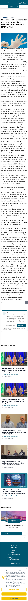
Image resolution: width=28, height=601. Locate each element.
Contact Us (14, 550)
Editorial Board (14, 549)
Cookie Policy (13, 586)
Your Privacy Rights (14, 559)
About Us (14, 547)
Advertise (14, 545)
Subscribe (20, 325)
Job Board (14, 552)
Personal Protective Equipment (9, 338)
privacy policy (8, 329)
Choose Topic (12, 6)
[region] (14, 584)
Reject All (14, 594)
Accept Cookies (14, 598)
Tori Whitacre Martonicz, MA (11, 374)
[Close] (26, 568)
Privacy (14, 556)
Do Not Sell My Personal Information (14, 558)
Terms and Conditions (14, 554)
